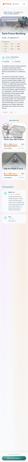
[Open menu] (24, 4)
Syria (11, 112)
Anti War (5, 112)
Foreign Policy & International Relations (9, 20)
